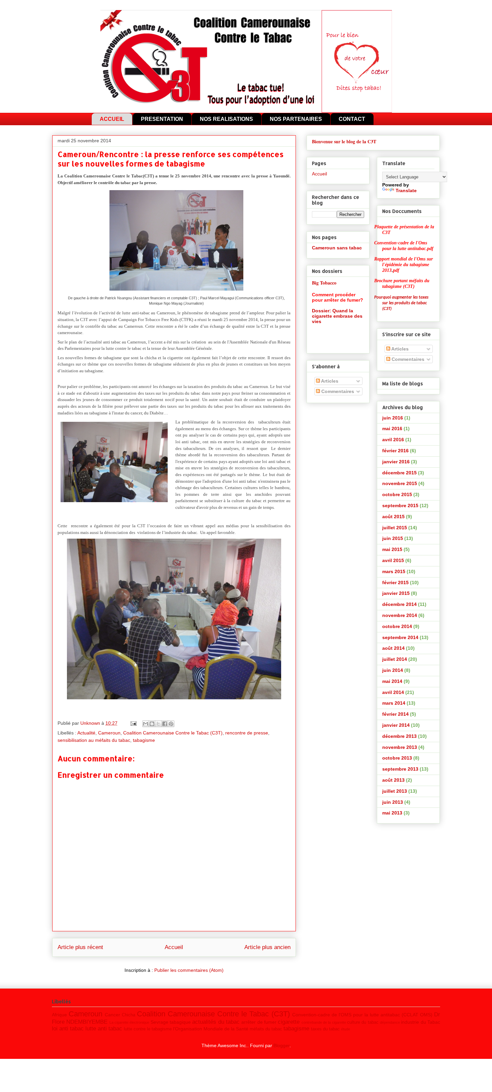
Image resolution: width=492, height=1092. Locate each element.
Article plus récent (80, 947)
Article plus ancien (267, 947)
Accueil (174, 947)
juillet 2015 (394, 527)
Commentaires (337, 391)
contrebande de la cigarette (324, 1022)
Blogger (281, 1045)
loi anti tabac (68, 1028)
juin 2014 (392, 670)
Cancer (112, 1014)
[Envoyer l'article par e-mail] (133, 723)
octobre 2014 (397, 626)
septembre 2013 (400, 769)
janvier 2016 (396, 461)
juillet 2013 (394, 791)
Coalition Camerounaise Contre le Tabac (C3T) (173, 732)
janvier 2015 (396, 593)
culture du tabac (363, 1022)
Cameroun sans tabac (337, 247)
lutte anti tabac (103, 1028)
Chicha (128, 1015)
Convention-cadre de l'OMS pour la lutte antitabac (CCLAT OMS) (362, 1014)
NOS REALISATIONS (226, 119)
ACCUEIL (112, 119)
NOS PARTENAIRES (296, 119)
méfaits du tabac (266, 1029)
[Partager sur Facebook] (164, 723)
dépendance (390, 1022)
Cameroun (109, 732)
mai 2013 (392, 812)
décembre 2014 (399, 604)
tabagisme (144, 740)
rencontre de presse (246, 732)
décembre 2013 (399, 736)
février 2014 (395, 714)
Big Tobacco (324, 282)
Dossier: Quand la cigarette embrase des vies (337, 316)
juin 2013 (392, 802)
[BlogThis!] (152, 723)
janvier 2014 (396, 725)
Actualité (86, 732)
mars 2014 (393, 703)
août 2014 (393, 648)
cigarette (289, 1022)
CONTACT (352, 119)
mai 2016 (392, 428)
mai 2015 (392, 549)
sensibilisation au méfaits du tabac (94, 740)
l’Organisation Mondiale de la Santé (210, 1028)
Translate (406, 190)
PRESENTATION (162, 119)
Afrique (59, 1014)
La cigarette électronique (129, 1022)
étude (345, 1029)
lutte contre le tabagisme (148, 1029)
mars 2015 (393, 571)
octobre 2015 (397, 494)
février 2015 (395, 582)
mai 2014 (392, 681)
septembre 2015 (400, 505)
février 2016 (395, 450)
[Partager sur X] (158, 723)
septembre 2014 (400, 637)
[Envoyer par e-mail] (145, 723)
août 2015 (393, 516)
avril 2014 (393, 692)
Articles (329, 381)
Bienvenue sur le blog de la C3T (344, 141)
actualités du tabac (216, 1022)
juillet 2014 (394, 659)
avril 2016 (393, 439)
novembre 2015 (399, 483)
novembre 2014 (399, 615)
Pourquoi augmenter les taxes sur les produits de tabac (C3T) (401, 303)
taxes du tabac (325, 1029)
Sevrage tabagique (171, 1022)
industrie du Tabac (420, 1022)
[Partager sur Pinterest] (171, 723)
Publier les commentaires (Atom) (189, 970)
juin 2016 (392, 417)
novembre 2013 (399, 747)
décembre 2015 (399, 472)
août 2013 (393, 780)
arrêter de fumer (258, 1022)
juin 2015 (392, 538)
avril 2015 (393, 560)
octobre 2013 (397, 758)
